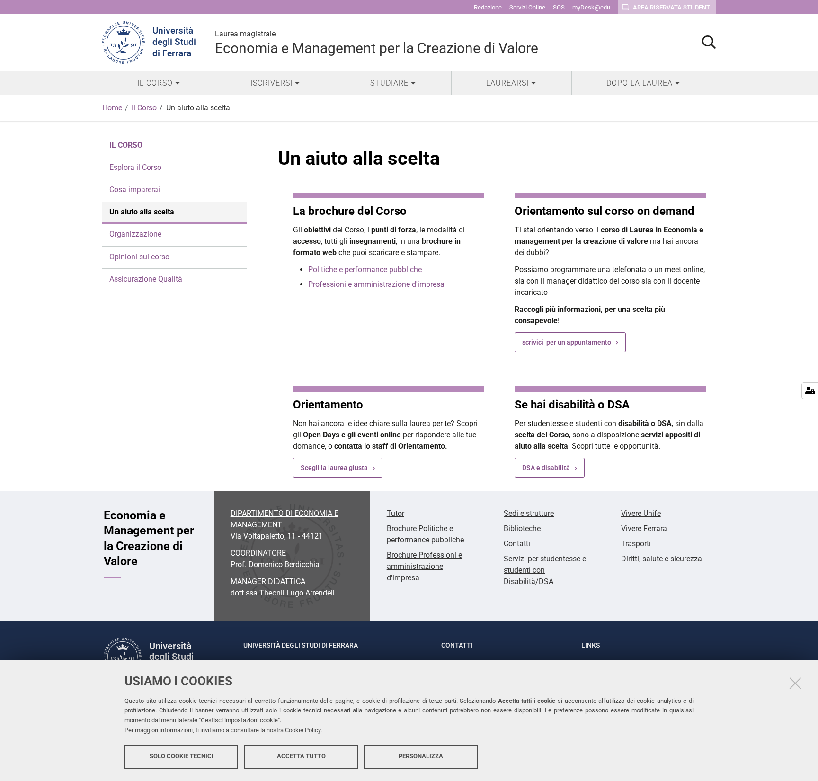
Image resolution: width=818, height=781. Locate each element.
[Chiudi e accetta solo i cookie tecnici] (795, 683)
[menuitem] (158, 83)
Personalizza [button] (421, 756)
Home (112, 107)
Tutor (395, 513)
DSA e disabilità (546, 467)
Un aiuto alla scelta (141, 211)
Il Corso (144, 107)
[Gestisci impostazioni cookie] (809, 390)
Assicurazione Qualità (145, 279)
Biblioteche (522, 528)
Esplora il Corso (135, 167)
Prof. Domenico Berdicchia (275, 564)
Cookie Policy (302, 730)
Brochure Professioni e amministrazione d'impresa (424, 566)
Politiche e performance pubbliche (365, 269)
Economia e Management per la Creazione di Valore (376, 42)
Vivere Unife (641, 513)
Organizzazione (135, 234)
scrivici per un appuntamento (566, 342)
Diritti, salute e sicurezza (661, 558)
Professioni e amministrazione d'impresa (376, 284)
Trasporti (636, 543)
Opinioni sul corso (139, 256)
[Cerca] (705, 42)
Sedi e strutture (529, 513)
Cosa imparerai (134, 189)
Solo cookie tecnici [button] (181, 756)
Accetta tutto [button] (301, 756)
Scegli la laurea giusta (334, 467)
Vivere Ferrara (644, 528)
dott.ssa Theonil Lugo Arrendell (283, 592)
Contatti (517, 543)
